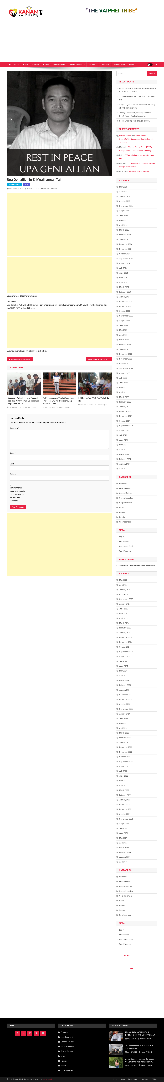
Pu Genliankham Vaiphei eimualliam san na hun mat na (22, 359)
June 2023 (123, 325)
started (127, 955)
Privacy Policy (119, 65)
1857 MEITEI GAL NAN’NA (139, 171)
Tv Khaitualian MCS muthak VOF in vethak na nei (137, 98)
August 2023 (124, 321)
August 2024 (124, 263)
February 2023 (125, 345)
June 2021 (123, 440)
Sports (122, 517)
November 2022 (125, 359)
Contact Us (105, 65)
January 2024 (124, 297)
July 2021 (123, 435)
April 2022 (123, 392)
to (152, 982)
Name (13, 453)
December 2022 (125, 354)
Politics (46, 65)
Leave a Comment (50, 189)
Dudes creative (48, 1079)
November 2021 (125, 416)
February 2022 (125, 402)
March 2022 (124, 397)
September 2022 (126, 368)
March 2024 (124, 287)
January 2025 (124, 239)
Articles (92, 65)
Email (12, 464)
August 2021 (124, 431)
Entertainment (59, 65)
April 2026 (123, 192)
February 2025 (125, 235)
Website (13, 474)
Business (35, 65)
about (144, 988)
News (25, 65)
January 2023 (124, 349)
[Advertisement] (82, 43)
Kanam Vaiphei (33, 189)
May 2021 (123, 445)
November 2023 (125, 306)
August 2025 (124, 211)
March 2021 (124, 454)
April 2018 (123, 469)
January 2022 (124, 407)
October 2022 (124, 364)
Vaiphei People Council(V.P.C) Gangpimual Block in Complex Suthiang (136, 139)
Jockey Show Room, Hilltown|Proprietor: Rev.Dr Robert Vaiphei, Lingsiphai (135, 114)
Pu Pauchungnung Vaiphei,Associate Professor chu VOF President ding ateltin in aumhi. (58, 401)
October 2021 (124, 421)
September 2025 (126, 206)
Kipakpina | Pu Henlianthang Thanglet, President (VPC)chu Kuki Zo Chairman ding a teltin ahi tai (23, 401)
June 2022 (123, 383)
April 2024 (123, 282)
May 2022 (123, 387)
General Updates (76, 65)
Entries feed (124, 541)
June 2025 (123, 215)
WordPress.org (125, 551)
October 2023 (124, 311)
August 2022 (124, 373)
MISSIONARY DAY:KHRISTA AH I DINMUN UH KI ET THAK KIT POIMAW (137, 90)
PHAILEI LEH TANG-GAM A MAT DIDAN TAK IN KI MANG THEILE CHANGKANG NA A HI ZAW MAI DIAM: (100, 359)
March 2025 (124, 230)
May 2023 (123, 330)
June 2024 (123, 273)
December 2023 (125, 302)
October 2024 (124, 254)
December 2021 (125, 411)
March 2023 (124, 340)
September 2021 (126, 426)
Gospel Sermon (125, 503)
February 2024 (125, 292)
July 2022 (123, 378)
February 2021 (125, 459)
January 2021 (124, 464)
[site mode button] (150, 64)
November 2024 (125, 249)
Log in (121, 537)
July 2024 (123, 268)
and (131, 968)
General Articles (125, 493)
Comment (14, 428)
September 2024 (126, 259)
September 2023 (126, 316)
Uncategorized (125, 522)
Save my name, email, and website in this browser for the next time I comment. (17, 494)
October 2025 (124, 201)
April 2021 (123, 450)
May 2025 (123, 220)
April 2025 (123, 225)
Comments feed (126, 546)
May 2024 (123, 278)
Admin (131, 65)
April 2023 (123, 335)
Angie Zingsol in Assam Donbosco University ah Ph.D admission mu (137, 106)
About (16, 65)
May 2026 (123, 187)
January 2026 (124, 196)
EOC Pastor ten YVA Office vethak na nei (93, 399)
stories (142, 978)
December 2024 (125, 244)
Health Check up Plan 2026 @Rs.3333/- (135, 121)
